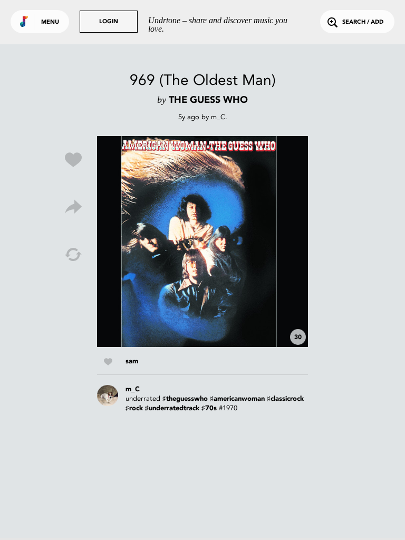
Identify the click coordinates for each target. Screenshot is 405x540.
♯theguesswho (185, 399)
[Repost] (73, 254)
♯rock (134, 408)
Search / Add (362, 22)
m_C (218, 117)
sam (132, 361)
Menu (50, 22)
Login (108, 22)
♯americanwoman (237, 399)
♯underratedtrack (172, 408)
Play (202, 241)
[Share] (73, 207)
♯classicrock (285, 399)
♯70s (209, 408)
